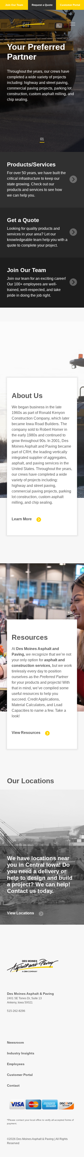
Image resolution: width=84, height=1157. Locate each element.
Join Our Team (14, 5)
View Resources (26, 733)
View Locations (20, 913)
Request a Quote (42, 5)
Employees (15, 1064)
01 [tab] (42, 139)
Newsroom (15, 1042)
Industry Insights (20, 1053)
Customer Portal (70, 5)
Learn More (22, 519)
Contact (13, 1085)
